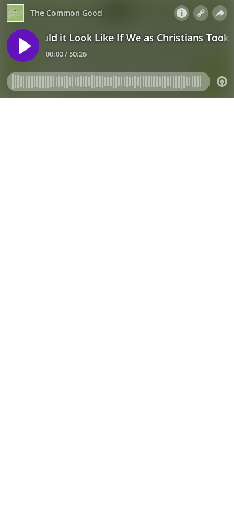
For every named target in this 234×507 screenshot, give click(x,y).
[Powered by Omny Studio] (222, 81)
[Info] (181, 13)
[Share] (219, 13)
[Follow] (200, 13)
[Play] (23, 45)
